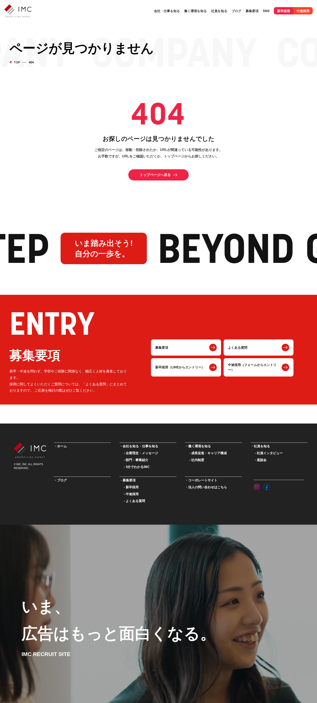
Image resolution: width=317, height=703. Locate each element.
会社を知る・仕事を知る (140, 446)
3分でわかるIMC (138, 467)
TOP (17, 62)
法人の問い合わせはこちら (207, 487)
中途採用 (303, 10)
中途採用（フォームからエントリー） (252, 367)
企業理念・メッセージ (142, 453)
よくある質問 (237, 347)
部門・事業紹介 (137, 460)
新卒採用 (283, 10)
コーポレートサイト (202, 480)
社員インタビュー (270, 453)
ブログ (236, 10)
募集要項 (161, 347)
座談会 (262, 460)
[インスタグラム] (257, 486)
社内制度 (197, 460)
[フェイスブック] (267, 486)
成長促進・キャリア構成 (209, 453)
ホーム (62, 446)
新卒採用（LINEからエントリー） (180, 367)
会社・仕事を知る (167, 10)
